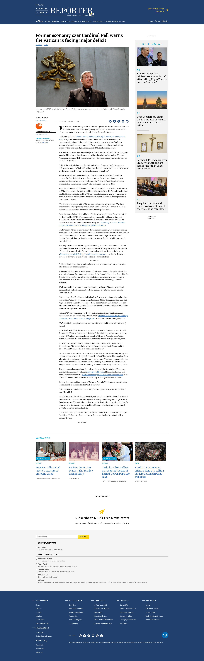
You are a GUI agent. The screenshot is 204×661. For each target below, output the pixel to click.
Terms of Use (86, 642)
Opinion (74, 21)
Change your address (128, 620)
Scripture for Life (42, 623)
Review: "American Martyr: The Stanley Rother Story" (81, 470)
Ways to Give (73, 616)
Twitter (84, 635)
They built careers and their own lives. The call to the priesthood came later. (151, 206)
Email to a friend (123, 121)
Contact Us (124, 605)
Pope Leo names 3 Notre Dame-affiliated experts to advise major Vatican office (151, 121)
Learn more (45, 142)
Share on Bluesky (110, 121)
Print (127, 121)
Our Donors (73, 623)
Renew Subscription (102, 609)
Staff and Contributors (154, 616)
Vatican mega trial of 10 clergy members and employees (83, 254)
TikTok (101, 635)
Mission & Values (152, 609)
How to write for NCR (128, 609)
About (148, 605)
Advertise (39, 652)
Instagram (97, 635)
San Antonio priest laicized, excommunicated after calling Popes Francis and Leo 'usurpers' (152, 78)
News (47, 21)
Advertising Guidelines (75, 642)
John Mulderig (74, 478)
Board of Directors (152, 620)
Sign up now (160, 11)
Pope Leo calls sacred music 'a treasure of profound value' (48, 470)
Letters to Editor (126, 616)
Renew (157, 21)
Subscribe (165, 21)
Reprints (123, 623)
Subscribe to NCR (100, 605)
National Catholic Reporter (165, 635)
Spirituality (85, 21)
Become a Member (76, 609)
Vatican (55, 21)
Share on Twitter (118, 121)
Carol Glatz (40, 478)
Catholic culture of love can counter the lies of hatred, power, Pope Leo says (116, 472)
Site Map (102, 642)
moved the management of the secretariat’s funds (102, 375)
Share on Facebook (114, 121)
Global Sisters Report (115, 21)
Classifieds (40, 645)
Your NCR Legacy (75, 620)
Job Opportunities (127, 612)
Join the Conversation (43, 138)
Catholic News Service (52, 478)
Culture (65, 21)
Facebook (88, 635)
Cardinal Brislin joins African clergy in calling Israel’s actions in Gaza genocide (149, 472)
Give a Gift (98, 612)
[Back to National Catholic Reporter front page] (65, 12)
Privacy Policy (151, 612)
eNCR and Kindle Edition (103, 620)
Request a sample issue (103, 623)
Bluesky (80, 635)
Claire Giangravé (141, 481)
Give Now (72, 605)
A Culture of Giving (76, 612)
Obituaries (40, 649)
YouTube (93, 635)
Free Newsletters (100, 616)
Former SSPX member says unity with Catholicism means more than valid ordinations (152, 164)
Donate (151, 21)
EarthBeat (98, 21)
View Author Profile (41, 120)
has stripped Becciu (95, 372)
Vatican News (43, 459)
